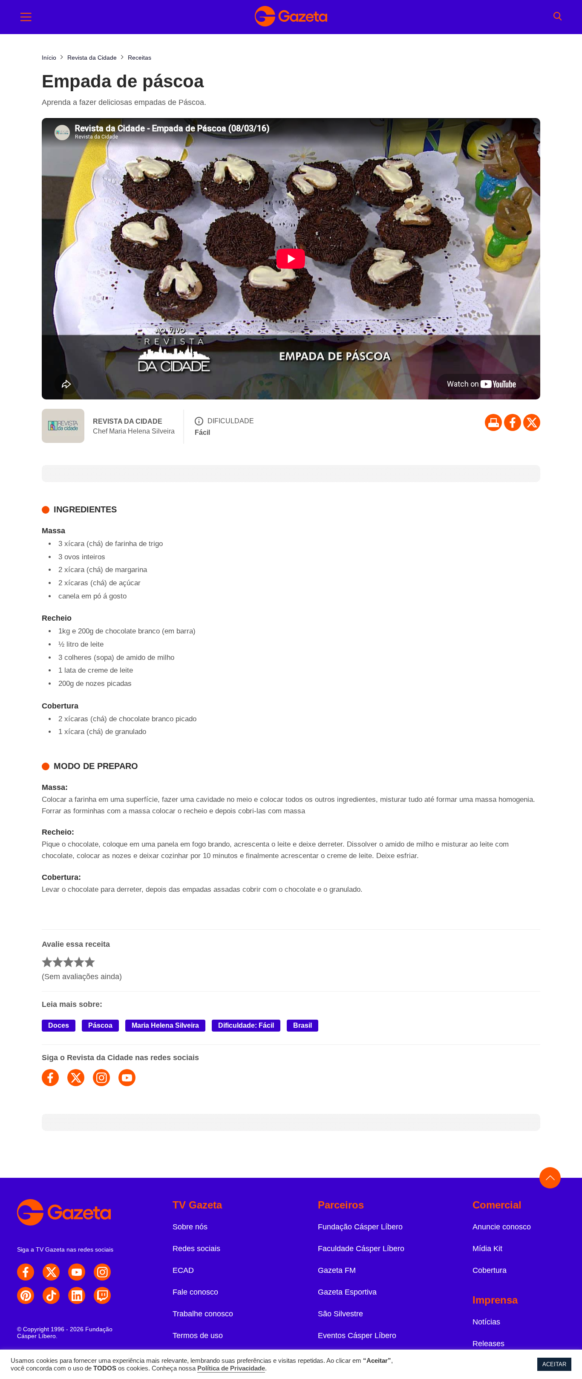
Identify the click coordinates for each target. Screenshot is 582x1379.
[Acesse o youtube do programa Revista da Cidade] (126, 1077)
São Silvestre (340, 1314)
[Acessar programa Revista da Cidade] (63, 427)
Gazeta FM (337, 1270)
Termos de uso (198, 1335)
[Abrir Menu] (26, 17)
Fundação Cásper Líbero (360, 1227)
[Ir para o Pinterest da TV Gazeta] (25, 1295)
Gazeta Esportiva (347, 1292)
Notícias (486, 1322)
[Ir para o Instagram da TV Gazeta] (102, 1272)
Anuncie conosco (502, 1227)
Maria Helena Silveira (165, 1025)
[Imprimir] (493, 422)
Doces (58, 1025)
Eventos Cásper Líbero (357, 1335)
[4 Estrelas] (79, 962)
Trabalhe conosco (203, 1314)
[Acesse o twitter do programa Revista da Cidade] (75, 1077)
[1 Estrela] (47, 962)
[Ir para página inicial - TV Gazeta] (291, 17)
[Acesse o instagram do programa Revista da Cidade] (101, 1077)
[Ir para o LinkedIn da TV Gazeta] (76, 1295)
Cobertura (490, 1270)
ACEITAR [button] (554, 1364)
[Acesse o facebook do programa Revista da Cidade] (50, 1077)
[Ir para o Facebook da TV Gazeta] (512, 422)
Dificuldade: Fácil (246, 1025)
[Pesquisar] (557, 17)
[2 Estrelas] (57, 962)
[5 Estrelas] (89, 962)
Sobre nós (190, 1227)
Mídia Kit (487, 1248)
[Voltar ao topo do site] (550, 1177)
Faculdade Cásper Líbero (361, 1248)
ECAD (183, 1270)
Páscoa (100, 1025)
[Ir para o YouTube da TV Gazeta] (76, 1272)
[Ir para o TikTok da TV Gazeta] (51, 1295)
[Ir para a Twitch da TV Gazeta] (102, 1295)
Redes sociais (196, 1248)
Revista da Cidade (127, 421)
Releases (488, 1343)
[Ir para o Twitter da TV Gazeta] (531, 422)
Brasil (302, 1025)
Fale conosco (195, 1292)
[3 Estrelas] (68, 962)
